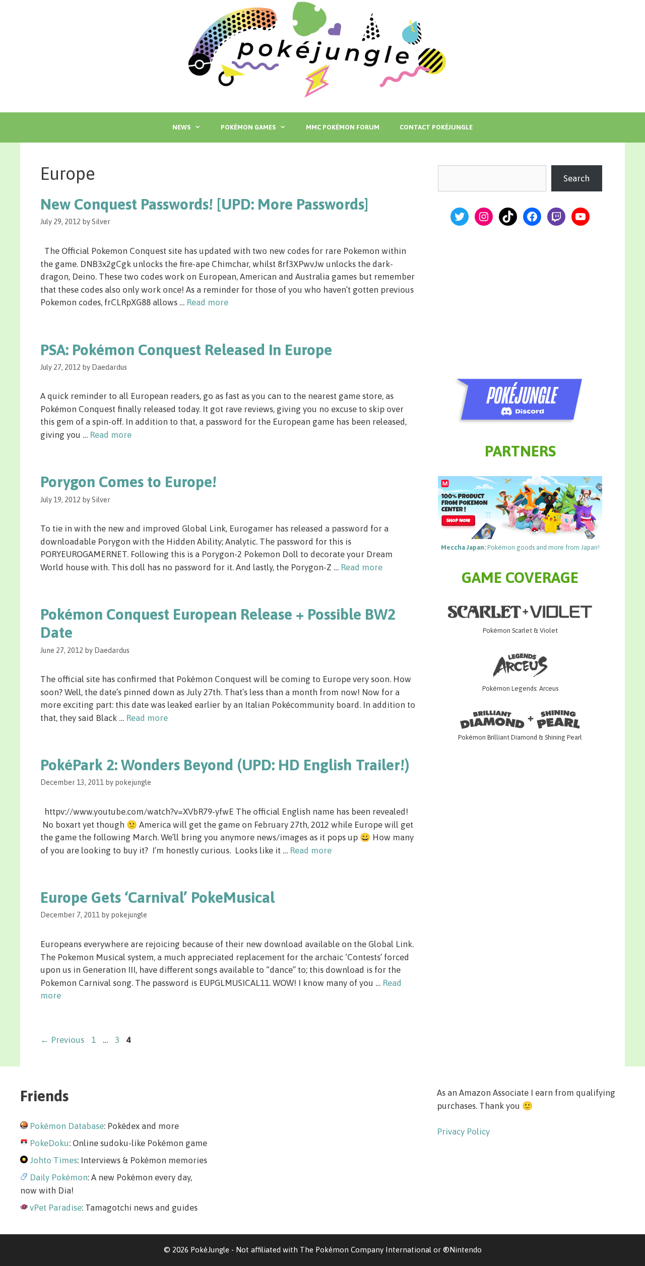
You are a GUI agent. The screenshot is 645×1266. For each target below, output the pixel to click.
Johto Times (53, 1160)
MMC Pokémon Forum (342, 127)
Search (576, 178)
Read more (207, 302)
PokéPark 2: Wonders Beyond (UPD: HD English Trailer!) (225, 764)
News (181, 127)
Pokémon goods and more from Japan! (520, 547)
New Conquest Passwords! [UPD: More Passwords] (204, 204)
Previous (62, 1040)
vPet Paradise (56, 1208)
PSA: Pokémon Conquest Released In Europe (186, 349)
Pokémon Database (67, 1126)
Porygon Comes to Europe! (128, 481)
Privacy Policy (463, 1131)
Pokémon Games (248, 127)
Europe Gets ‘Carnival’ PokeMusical (157, 897)
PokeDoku (49, 1143)
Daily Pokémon (59, 1177)
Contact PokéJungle (436, 127)
